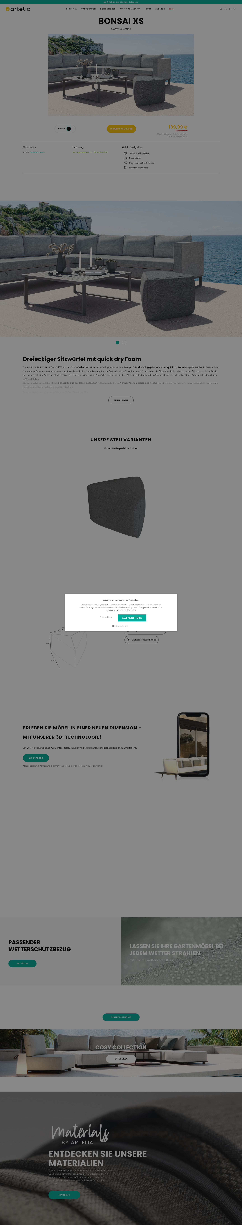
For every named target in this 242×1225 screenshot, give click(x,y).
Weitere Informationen (126, 610)
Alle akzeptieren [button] (132, 618)
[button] (121, 626)
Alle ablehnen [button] (106, 617)
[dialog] (121, 612)
